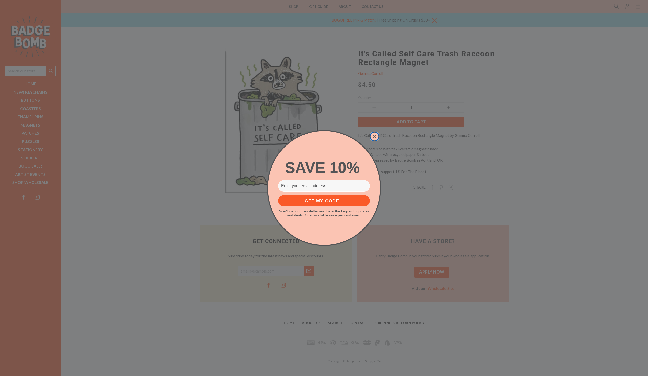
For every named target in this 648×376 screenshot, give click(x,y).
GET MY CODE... (324, 200)
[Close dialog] (374, 136)
